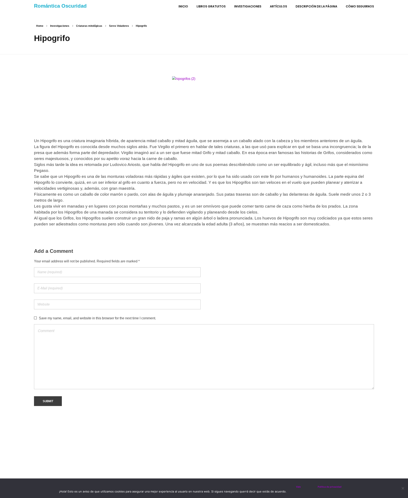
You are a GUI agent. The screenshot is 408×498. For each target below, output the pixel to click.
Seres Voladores (119, 25)
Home (39, 25)
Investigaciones (59, 25)
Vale (298, 486)
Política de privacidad (329, 486)
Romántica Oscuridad (60, 6)
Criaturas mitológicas (89, 25)
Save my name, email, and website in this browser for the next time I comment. (97, 318)
